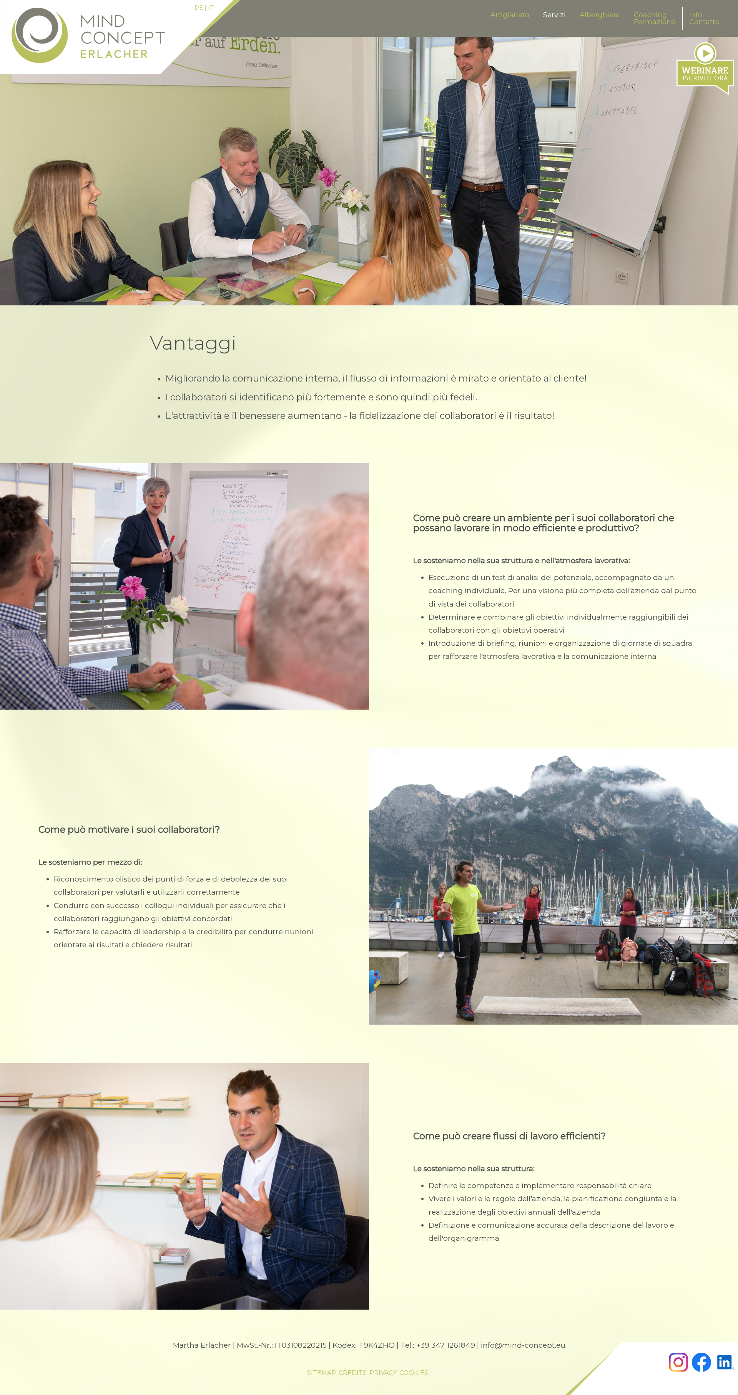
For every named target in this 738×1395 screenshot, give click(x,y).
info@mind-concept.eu (523, 1345)
